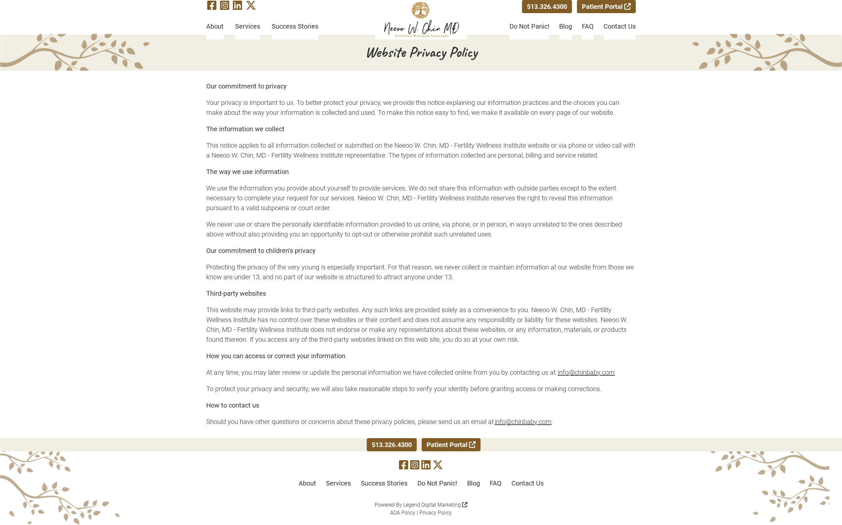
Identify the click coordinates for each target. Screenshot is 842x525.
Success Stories (295, 26)
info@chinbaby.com (586, 372)
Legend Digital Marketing (432, 505)
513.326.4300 (547, 7)
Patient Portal (603, 7)
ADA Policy (402, 513)
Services (247, 26)
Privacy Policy (435, 513)
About (215, 26)
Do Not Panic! (529, 26)
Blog (565, 26)
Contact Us (620, 26)
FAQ (588, 26)
